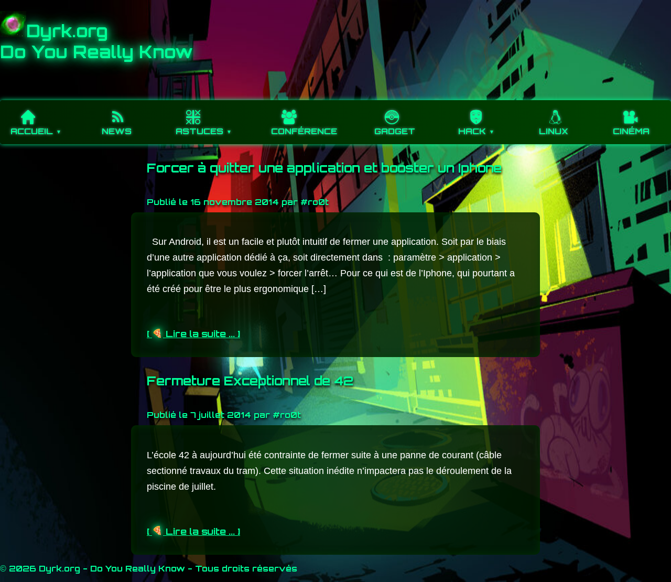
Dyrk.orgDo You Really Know (96, 41)
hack (472, 131)
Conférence (304, 131)
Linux (553, 131)
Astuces (199, 131)
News (117, 131)
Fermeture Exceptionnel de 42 (250, 381)
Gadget (394, 131)
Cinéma (631, 131)
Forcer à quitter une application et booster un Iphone (324, 168)
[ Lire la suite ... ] (193, 333)
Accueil (31, 131)
